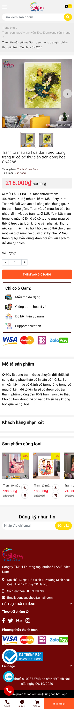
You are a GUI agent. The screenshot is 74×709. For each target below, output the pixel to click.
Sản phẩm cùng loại (22, 443)
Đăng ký (63, 525)
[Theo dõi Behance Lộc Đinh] (19, 621)
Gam (38, 694)
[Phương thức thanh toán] (35, 341)
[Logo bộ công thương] (22, 656)
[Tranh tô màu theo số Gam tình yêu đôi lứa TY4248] (15, 466)
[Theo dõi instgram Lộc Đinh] (27, 621)
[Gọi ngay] (8, 690)
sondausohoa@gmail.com (35, 597)
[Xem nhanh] (24, 487)
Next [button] (67, 93)
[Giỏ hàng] (66, 6)
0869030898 (35, 591)
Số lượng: (9, 253)
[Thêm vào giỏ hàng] (24, 495)
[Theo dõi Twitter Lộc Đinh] (10, 621)
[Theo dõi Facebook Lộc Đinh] (3, 621)
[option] (37, 93)
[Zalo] (8, 676)
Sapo (64, 694)
